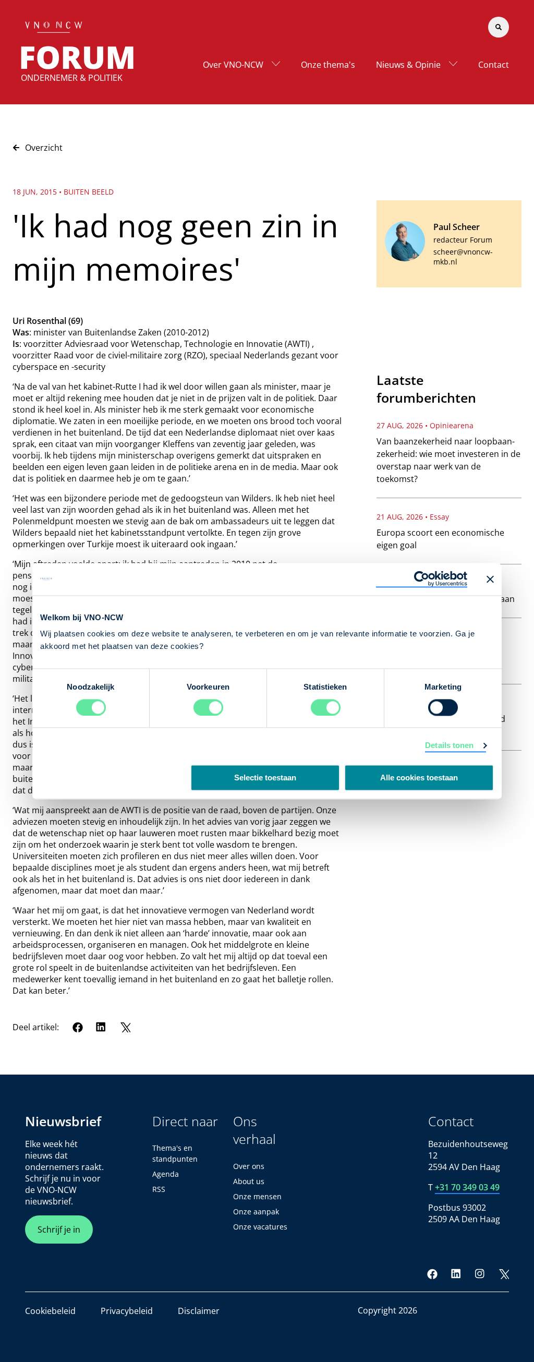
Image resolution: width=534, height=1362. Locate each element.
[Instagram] (480, 1274)
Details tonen (449, 745)
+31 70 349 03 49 (467, 1187)
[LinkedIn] (101, 1027)
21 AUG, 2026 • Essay (413, 517)
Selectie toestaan (265, 777)
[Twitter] (125, 1027)
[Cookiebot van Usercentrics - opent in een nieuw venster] (421, 579)
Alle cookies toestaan (419, 777)
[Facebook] (77, 1027)
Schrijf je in (59, 1229)
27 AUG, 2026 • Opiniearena (425, 425)
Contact (493, 64)
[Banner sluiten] (490, 579)
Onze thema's (328, 64)
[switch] (208, 707)
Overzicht (44, 147)
